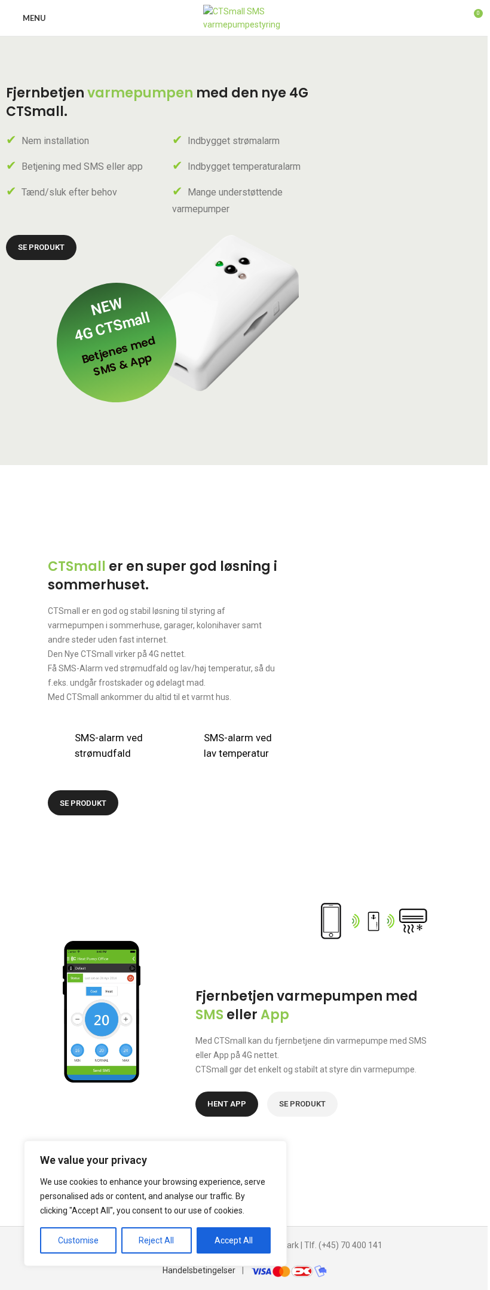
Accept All (234, 1240)
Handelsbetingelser (199, 1270)
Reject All (156, 1240)
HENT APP (226, 1103)
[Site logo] (245, 17)
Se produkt (83, 803)
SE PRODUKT (41, 247)
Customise (78, 1240)
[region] (155, 1203)
